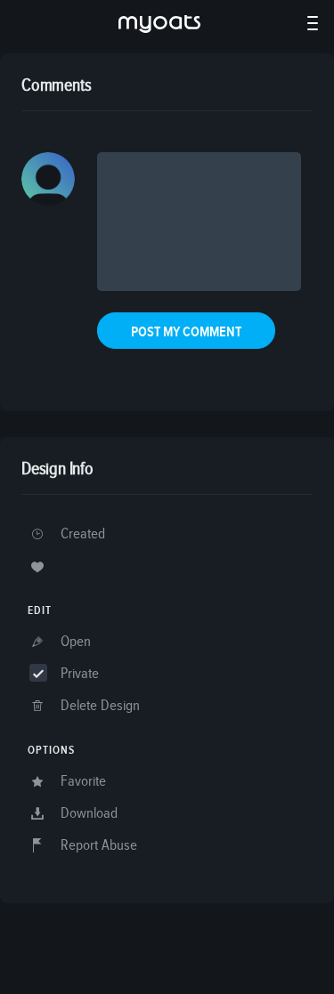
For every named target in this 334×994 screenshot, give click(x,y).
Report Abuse (99, 845)
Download (89, 813)
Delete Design (100, 706)
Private (80, 674)
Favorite (83, 781)
